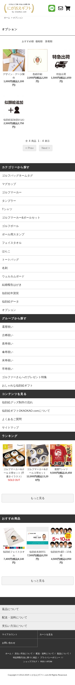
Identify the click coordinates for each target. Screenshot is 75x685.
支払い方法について (24, 653)
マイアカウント (9, 634)
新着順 (48, 41)
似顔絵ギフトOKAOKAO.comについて (26, 410)
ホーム (7, 18)
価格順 (39, 41)
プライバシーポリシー (50, 657)
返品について (63, 653)
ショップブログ (30, 661)
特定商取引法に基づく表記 (25, 657)
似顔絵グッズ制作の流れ (17, 402)
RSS (42, 661)
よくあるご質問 (12, 419)
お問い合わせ (8, 643)
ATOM (49, 661)
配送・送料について (45, 653)
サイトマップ (10, 427)
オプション (18, 18)
